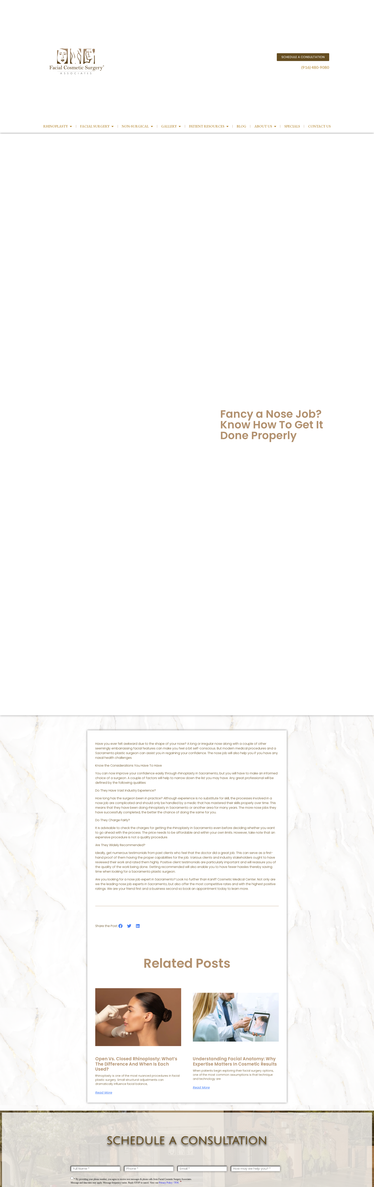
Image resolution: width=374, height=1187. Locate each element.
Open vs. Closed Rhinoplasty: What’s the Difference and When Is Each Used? (136, 1064)
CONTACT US (319, 126)
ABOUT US (263, 126)
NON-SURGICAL (135, 126)
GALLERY (169, 126)
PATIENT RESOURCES (206, 126)
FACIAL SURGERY (94, 126)
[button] (120, 926)
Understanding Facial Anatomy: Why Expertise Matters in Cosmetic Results (235, 1061)
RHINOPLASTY (55, 126)
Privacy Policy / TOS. (169, 1182)
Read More (103, 1092)
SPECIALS (292, 126)
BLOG (241, 126)
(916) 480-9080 (315, 67)
